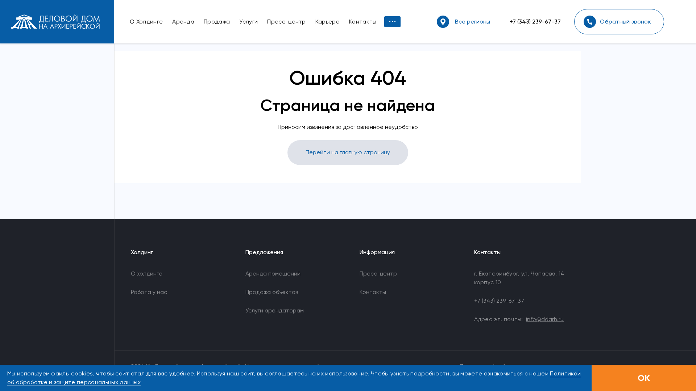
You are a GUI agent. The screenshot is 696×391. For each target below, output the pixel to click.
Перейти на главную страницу (348, 152)
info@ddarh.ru (545, 319)
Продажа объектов (271, 292)
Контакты (373, 292)
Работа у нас (149, 292)
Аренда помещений (273, 273)
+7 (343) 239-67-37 (535, 21)
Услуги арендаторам (274, 310)
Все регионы (472, 21)
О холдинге (146, 273)
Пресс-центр (378, 273)
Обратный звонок (625, 21)
